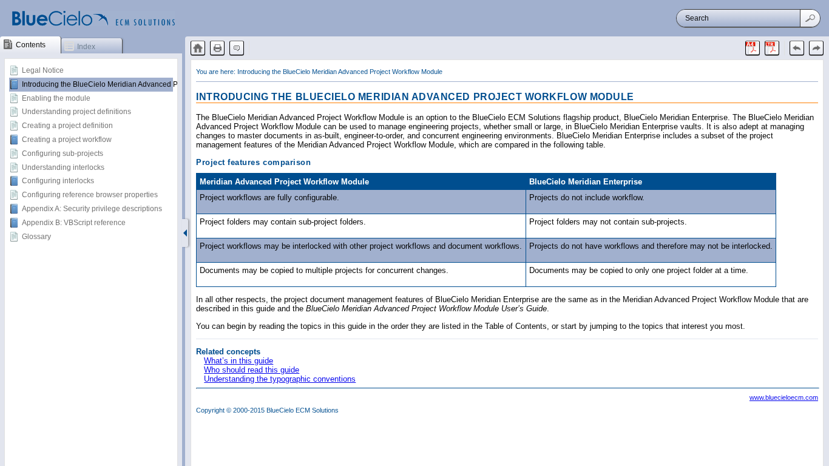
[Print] (217, 48)
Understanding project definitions (76, 111)
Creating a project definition (67, 125)
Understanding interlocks (63, 167)
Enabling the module (56, 98)
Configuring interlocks (58, 181)
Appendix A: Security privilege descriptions (92, 208)
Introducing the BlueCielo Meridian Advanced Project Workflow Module (138, 84)
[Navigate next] (816, 48)
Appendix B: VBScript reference (74, 222)
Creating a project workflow (67, 139)
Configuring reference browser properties (90, 195)
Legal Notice (43, 70)
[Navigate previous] (797, 48)
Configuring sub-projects (62, 153)
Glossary (36, 236)
